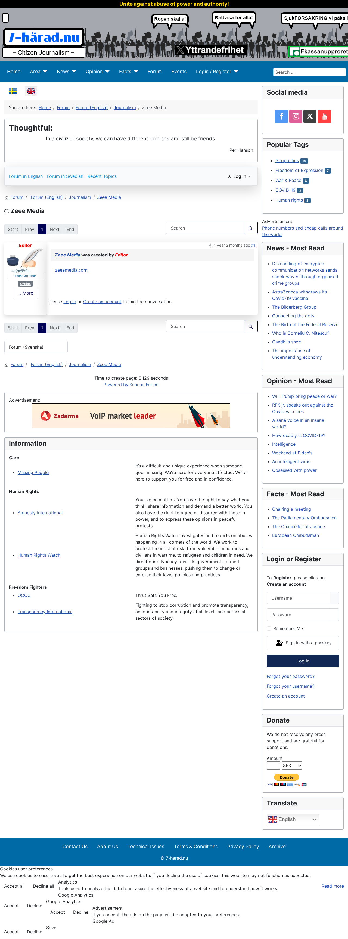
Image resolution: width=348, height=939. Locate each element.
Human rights (289, 200)
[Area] (44, 71)
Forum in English (26, 176)
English (286, 819)
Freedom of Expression (299, 170)
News (63, 71)
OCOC (24, 595)
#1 (253, 245)
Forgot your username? (290, 686)
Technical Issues (146, 846)
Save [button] (51, 927)
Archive (277, 846)
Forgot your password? (291, 676)
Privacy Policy (243, 846)
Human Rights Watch (39, 555)
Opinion (94, 71)
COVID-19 (285, 190)
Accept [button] (11, 905)
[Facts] (134, 71)
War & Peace (288, 180)
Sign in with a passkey (308, 642)
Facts (125, 71)
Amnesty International (40, 512)
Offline (25, 284)
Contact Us (75, 846)
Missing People (33, 472)
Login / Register (213, 71)
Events (179, 71)
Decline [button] (34, 905)
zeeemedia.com (71, 270)
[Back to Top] (341, 932)
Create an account (102, 301)
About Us (107, 846)
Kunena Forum (144, 384)
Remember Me (288, 628)
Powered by (116, 384)
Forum (155, 71)
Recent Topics (102, 176)
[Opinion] (106, 71)
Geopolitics (287, 160)
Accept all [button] (14, 886)
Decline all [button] (43, 886)
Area (35, 71)
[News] (72, 71)
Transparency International (45, 611)
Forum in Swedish (65, 176)
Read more (333, 886)
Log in (69, 301)
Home (13, 71)
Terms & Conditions (196, 846)
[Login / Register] (234, 71)
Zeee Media (67, 255)
